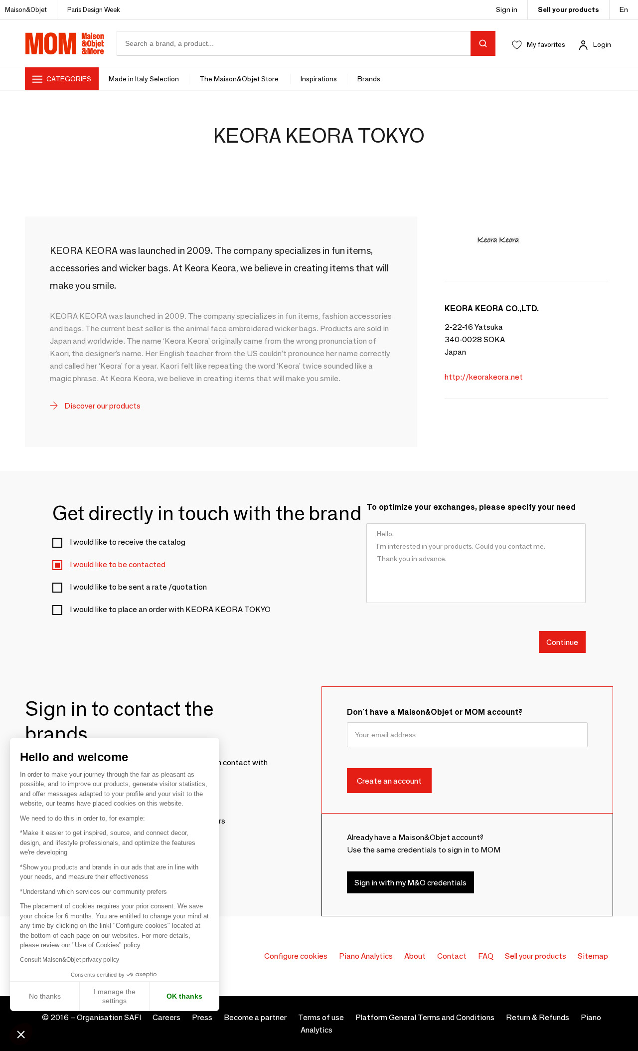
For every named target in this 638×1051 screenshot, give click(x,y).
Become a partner (255, 1017)
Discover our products (102, 406)
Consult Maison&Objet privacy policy (69, 959)
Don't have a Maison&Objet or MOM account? (434, 712)
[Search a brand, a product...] (483, 43)
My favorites (546, 44)
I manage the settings (115, 996)
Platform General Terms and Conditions (424, 1017)
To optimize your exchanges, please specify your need (471, 507)
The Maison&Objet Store (239, 78)
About (415, 956)
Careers (166, 1017)
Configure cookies (295, 956)
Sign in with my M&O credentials (410, 882)
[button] (21, 1034)
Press (202, 1017)
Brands (368, 78)
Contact (452, 956)
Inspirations (319, 78)
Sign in (506, 9)
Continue (562, 641)
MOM (65, 43)
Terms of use (321, 1017)
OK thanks (184, 996)
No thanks (45, 996)
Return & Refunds (537, 1017)
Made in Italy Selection (144, 78)
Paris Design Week (93, 9)
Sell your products (568, 9)
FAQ (485, 956)
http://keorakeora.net (484, 377)
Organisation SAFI (109, 1017)
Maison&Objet (26, 9)
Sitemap (593, 956)
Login (602, 44)
